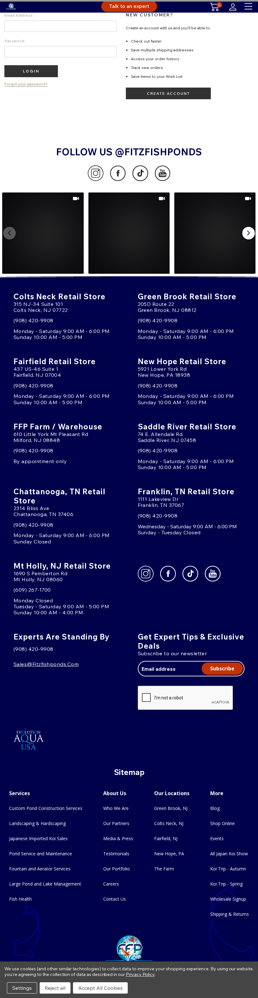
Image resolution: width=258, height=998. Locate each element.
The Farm (164, 869)
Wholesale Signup (228, 899)
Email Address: (18, 15)
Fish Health (20, 899)
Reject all (55, 988)
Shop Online (222, 823)
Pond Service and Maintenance (40, 854)
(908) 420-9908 (33, 320)
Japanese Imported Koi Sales (38, 838)
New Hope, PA (169, 854)
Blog (215, 808)
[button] (43, 233)
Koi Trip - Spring (226, 884)
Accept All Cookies (100, 988)
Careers (111, 884)
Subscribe (222, 668)
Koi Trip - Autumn (228, 869)
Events (217, 838)
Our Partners (116, 823)
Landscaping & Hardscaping (37, 823)
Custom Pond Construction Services (45, 808)
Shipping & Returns (229, 914)
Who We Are (116, 808)
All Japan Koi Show (229, 854)
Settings (22, 988)
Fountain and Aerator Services (39, 869)
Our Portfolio (116, 869)
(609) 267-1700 (32, 590)
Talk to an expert (129, 6)
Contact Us (114, 899)
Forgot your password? (26, 84)
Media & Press (118, 838)
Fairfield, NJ (165, 838)
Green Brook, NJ (171, 808)
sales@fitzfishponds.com (46, 664)
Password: (14, 40)
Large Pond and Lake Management (45, 884)
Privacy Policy (140, 974)
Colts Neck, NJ (168, 823)
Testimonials (116, 854)
